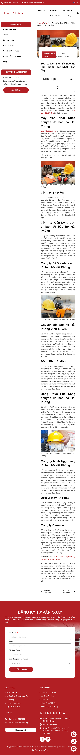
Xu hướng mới (9, 40)
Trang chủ (40, 23)
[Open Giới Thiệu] (58, 10)
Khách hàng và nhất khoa (13, 56)
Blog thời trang (9, 45)
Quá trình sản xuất (11, 51)
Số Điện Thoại (15, 650)
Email (11, 641)
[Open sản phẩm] (71, 10)
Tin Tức (47, 23)
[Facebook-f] (42, 739)
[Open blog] (71, 16)
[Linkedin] (48, 739)
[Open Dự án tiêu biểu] (62, 16)
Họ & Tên (13, 633)
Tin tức (6, 35)
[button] (78, 13)
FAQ (5, 61)
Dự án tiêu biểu (9, 29)
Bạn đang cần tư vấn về (18, 659)
